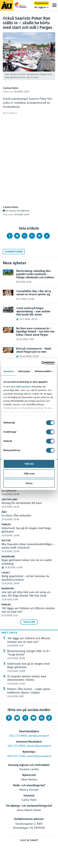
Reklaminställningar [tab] (45, 371)
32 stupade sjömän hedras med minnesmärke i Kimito (26, 680)
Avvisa (29, 483)
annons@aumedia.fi (39, 746)
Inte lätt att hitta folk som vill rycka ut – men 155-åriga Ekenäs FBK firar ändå (26, 596)
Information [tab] (24, 371)
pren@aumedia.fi (38, 736)
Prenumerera (41, 3)
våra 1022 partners (21, 386)
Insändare (8, 556)
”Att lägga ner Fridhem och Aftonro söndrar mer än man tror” (28, 642)
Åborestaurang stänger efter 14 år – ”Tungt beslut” (29, 654)
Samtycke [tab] (8, 371)
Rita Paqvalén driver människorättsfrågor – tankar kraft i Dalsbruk (28, 548)
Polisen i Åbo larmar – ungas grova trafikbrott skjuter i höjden (28, 692)
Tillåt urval (29, 473)
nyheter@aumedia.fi (38, 756)
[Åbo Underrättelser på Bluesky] (17, 718)
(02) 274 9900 (18, 736)
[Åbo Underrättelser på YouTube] (33, 718)
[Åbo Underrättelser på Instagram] (25, 718)
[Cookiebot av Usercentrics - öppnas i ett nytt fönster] (42, 363)
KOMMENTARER (13, 251)
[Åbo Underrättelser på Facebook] (9, 718)
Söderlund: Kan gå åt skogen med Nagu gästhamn (28, 667)
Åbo (4, 512)
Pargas (6, 524)
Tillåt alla (29, 463)
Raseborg (7, 588)
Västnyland (9, 499)
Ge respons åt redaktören (18, 210)
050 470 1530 (16, 756)
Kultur (5, 540)
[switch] (50, 431)
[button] (41, 7)
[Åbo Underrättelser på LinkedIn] (42, 718)
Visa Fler (29, 622)
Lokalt (5, 572)
